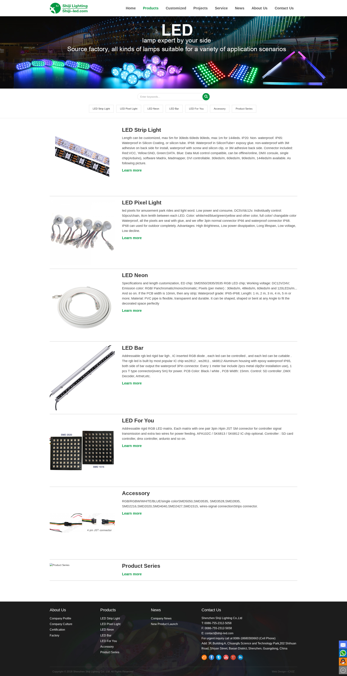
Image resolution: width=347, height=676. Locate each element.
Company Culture (61, 624)
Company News (161, 618)
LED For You (196, 108)
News (239, 8)
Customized (176, 8)
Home (131, 8)
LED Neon (153, 108)
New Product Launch (164, 624)
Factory (54, 635)
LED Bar (174, 108)
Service (221, 8)
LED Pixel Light (128, 108)
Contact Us (284, 8)
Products (150, 8)
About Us (259, 8)
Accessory (220, 108)
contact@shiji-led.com (219, 633)
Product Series (244, 108)
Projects (200, 8)
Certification (57, 629)
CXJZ (291, 671)
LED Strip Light (101, 108)
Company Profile (60, 618)
